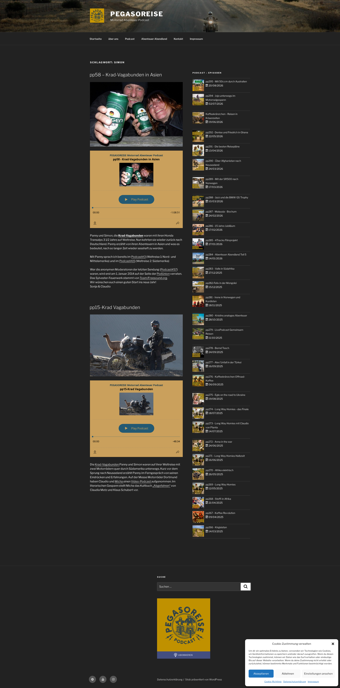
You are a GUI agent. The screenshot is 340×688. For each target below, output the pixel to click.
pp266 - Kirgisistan (216, 527)
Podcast (130, 38)
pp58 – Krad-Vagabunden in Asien (126, 74)
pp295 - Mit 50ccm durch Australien (226, 81)
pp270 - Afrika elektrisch (219, 470)
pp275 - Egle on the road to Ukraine (225, 394)
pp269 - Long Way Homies (221, 484)
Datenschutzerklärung (294, 681)
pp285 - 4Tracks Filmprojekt (222, 240)
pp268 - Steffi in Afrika (218, 498)
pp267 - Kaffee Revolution (220, 512)
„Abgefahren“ (161, 485)
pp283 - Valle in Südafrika (220, 268)
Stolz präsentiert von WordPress (203, 679)
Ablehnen (288, 673)
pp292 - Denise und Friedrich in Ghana (227, 132)
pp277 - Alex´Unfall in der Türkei (223, 362)
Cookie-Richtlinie (273, 681)
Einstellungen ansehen (318, 673)
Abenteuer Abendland (154, 38)
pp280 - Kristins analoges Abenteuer (226, 315)
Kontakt (178, 38)
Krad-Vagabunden (130, 235)
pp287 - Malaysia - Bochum (221, 211)
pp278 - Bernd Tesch (217, 347)
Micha (119, 481)
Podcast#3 (138, 256)
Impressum (313, 681)
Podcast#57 (169, 269)
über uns (113, 38)
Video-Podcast (141, 481)
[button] (333, 644)
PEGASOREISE (136, 14)
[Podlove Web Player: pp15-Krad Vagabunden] (136, 418)
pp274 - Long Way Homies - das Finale (227, 409)
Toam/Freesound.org (153, 278)
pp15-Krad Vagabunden (115, 307)
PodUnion (163, 273)
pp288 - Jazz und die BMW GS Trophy (227, 197)
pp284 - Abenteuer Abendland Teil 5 (226, 254)
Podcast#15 (127, 261)
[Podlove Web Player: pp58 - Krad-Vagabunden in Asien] (136, 189)
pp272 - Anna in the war (219, 441)
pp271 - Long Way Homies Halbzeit (225, 455)
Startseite (96, 38)
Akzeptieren (261, 673)
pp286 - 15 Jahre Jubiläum (220, 225)
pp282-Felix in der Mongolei (221, 282)
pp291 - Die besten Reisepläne (223, 146)
